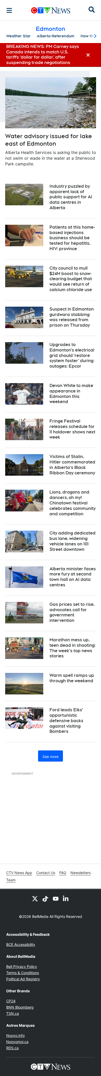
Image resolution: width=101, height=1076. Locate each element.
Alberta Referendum (55, 36)
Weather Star (18, 36)
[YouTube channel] (56, 898)
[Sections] (9, 10)
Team (11, 880)
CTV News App (19, 872)
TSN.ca (12, 1013)
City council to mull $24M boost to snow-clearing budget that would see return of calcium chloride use (70, 279)
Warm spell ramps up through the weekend (71, 678)
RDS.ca (12, 1048)
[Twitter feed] (35, 898)
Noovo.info (15, 1035)
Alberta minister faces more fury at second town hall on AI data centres (72, 576)
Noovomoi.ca (17, 1041)
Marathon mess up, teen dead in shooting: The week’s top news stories (72, 647)
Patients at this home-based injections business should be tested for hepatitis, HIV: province (72, 238)
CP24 (11, 1001)
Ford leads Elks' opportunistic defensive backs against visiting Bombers (66, 720)
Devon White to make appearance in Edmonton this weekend (71, 393)
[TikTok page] (45, 898)
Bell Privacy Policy (21, 966)
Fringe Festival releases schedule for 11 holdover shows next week (72, 429)
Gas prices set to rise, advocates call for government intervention (72, 612)
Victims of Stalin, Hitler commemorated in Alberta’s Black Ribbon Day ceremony (72, 464)
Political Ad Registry (23, 979)
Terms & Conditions (22, 972)
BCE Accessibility (20, 944)
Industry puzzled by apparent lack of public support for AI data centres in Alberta (70, 197)
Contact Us (45, 872)
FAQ (62, 872)
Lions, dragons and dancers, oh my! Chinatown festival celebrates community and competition (72, 503)
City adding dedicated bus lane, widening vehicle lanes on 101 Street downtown (72, 541)
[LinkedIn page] (66, 898)
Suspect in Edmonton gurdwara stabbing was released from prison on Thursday (71, 317)
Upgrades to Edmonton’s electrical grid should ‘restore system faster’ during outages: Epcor (71, 355)
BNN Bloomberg (20, 1007)
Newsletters (80, 872)
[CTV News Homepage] (50, 10)
